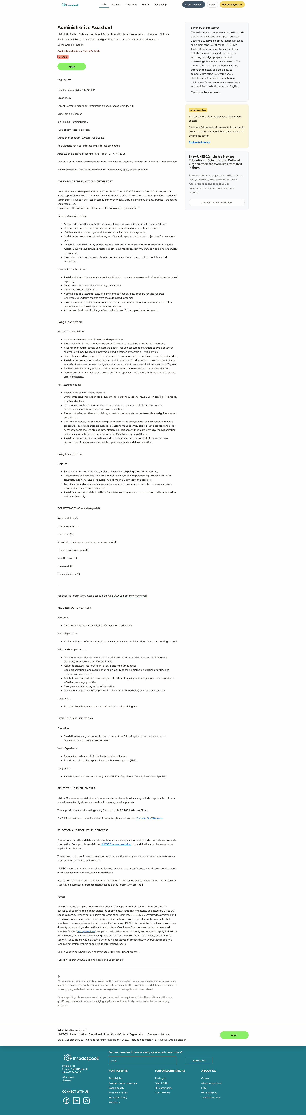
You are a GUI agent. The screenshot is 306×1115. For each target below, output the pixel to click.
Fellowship (160, 4)
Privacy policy (209, 1092)
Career (205, 1078)
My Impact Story (118, 1097)
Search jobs (115, 1078)
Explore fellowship (199, 142)
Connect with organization (217, 202)
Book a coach (116, 1087)
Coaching (131, 4)
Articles (116, 4)
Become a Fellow (118, 1092)
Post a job (160, 1078)
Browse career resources (123, 1083)
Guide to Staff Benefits (150, 818)
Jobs (104, 4)
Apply (71, 66)
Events (145, 4)
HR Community (163, 1087)
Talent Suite (161, 1083)
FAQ (203, 1087)
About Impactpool (211, 1083)
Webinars (114, 1102)
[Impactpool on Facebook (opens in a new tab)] (66, 1104)
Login (212, 4)
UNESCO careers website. (116, 844)
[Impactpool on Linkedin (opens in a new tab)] (76, 1104)
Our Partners (162, 1092)
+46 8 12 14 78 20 (71, 1072)
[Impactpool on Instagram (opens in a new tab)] (86, 1104)
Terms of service (210, 1097)
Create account (194, 4)
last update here (86, 931)
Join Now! (198, 1060)
